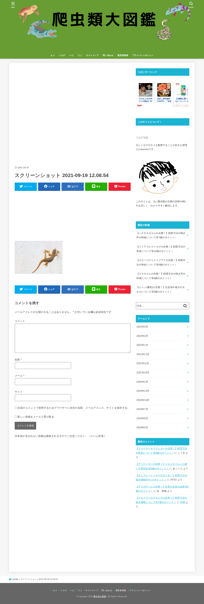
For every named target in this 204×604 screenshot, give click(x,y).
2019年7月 (142, 409)
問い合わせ (108, 55)
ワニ (80, 55)
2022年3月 (142, 326)
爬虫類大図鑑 (99, 596)
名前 (18, 359)
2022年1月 (142, 345)
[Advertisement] (73, 90)
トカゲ (62, 55)
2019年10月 (142, 400)
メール (19, 375)
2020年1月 (142, 382)
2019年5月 (142, 427)
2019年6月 (142, 418)
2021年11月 (142, 363)
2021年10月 (142, 372)
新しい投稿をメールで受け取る (35, 416)
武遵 (182, 502)
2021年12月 (142, 354)
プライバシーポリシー (142, 55)
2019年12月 (142, 391)
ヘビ (71, 55)
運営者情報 (122, 55)
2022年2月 (142, 336)
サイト (18, 391)
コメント (20, 320)
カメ (53, 55)
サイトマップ (92, 55)
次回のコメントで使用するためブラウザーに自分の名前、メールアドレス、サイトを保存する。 (73, 407)
